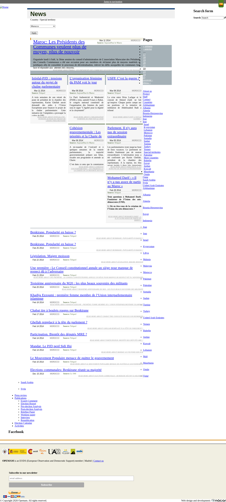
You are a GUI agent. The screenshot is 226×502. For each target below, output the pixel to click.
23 (144, 72)
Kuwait (147, 168)
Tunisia (147, 144)
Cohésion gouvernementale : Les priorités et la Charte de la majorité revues (86, 134)
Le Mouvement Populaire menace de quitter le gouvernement (72, 358)
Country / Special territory (43, 19)
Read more (96, 70)
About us (147, 91)
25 (144, 77)
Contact (146, 99)
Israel (146, 124)
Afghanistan (149, 105)
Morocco (148, 132)
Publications (20, 398)
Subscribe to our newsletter (23, 472)
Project (146, 94)
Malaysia (147, 266)
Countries (147, 102)
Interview (25, 417)
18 (144, 57)
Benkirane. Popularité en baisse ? (53, 232)
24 (144, 74)
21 (144, 65)
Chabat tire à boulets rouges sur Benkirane (59, 310)
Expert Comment (29, 401)
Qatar (145, 177)
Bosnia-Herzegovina (153, 113)
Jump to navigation (113, 1)
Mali (145, 356)
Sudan (147, 141)
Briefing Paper (28, 412)
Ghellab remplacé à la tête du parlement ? (58, 322)
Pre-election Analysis (31, 406)
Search (197, 17)
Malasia (147, 259)
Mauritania (149, 171)
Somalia (148, 138)
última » (147, 83)
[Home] (4, 7)
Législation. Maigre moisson (49, 256)
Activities (19, 425)
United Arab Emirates (153, 185)
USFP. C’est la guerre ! (123, 78)
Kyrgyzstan (149, 127)
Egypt (147, 163)
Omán (147, 174)
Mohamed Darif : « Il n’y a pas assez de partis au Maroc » (124, 182)
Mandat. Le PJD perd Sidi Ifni (51, 346)
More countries (151, 157)
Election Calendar (23, 423)
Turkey (147, 146)
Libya (146, 253)
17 (144, 54)
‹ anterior (147, 49)
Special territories (152, 152)
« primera (147, 46)
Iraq (145, 119)
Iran (145, 121)
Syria (145, 182)
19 (144, 60)
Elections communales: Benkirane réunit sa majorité (66, 370)
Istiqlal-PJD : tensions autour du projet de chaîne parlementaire (47, 82)
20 (144, 63)
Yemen (147, 149)
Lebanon (148, 130)
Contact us (98, 460)
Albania (147, 107)
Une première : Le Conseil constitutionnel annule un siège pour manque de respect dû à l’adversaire (81, 269)
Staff (145, 96)
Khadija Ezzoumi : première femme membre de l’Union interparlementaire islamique (81, 296)
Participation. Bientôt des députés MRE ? (58, 334)
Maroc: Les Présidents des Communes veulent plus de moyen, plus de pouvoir (59, 46)
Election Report (28, 403)
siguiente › (148, 80)
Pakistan (148, 135)
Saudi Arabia (149, 180)
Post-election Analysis (31, 409)
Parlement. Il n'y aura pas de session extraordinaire (122, 132)
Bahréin (147, 160)
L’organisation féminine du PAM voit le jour (86, 80)
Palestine (148, 155)
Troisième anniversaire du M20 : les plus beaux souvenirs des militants (79, 283)
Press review (21, 395)
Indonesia (147, 116)
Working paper (28, 414)
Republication (27, 420)
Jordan (147, 166)
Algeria (146, 110)
